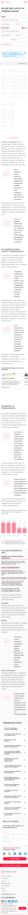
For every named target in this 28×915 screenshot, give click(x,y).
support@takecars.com (8, 894)
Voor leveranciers (5, 885)
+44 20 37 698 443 (8, 898)
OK (22, 908)
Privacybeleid (4, 878)
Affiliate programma (6, 883)
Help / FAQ (3, 881)
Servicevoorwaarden (6, 876)
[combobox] (14, 20)
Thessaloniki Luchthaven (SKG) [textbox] (11, 20)
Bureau (3, 888)
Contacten (3, 890)
